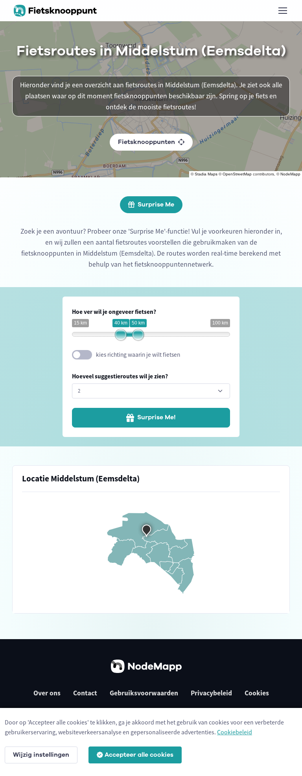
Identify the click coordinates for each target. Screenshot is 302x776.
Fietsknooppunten (146, 142)
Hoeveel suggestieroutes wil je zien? (120, 376)
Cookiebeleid (234, 732)
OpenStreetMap (237, 174)
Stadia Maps (206, 174)
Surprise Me (156, 204)
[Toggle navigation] (282, 11)
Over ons (47, 693)
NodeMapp (290, 174)
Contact (85, 693)
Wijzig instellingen (41, 754)
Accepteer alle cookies (139, 754)
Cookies (257, 693)
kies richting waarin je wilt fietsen (138, 354)
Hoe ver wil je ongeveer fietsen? (114, 311)
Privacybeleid (211, 693)
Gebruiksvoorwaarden (144, 693)
